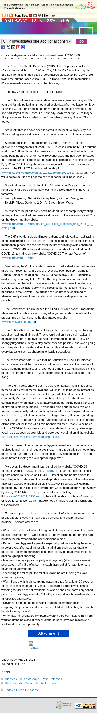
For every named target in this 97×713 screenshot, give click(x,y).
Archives (11, 679)
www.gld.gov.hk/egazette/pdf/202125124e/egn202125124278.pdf (44, 172)
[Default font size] (30, 15)
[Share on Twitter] (8, 47)
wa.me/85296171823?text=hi (25, 496)
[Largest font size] (39, 15)
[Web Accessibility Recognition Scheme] (63, 704)
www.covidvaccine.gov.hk (18, 321)
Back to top (48, 683)
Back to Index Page (18, 683)
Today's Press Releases (21, 690)
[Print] (23, 47)
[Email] (13, 47)
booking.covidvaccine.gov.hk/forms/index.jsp (30, 436)
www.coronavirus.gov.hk (17, 258)
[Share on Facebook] (3, 47)
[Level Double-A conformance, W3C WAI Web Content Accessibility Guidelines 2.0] (85, 706)
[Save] (18, 47)
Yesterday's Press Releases (43, 679)
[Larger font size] (35, 15)
